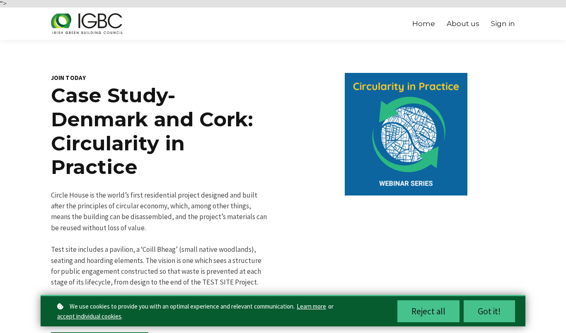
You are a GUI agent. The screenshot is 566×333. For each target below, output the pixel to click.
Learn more (311, 306)
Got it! (489, 311)
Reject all (428, 311)
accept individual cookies (89, 316)
